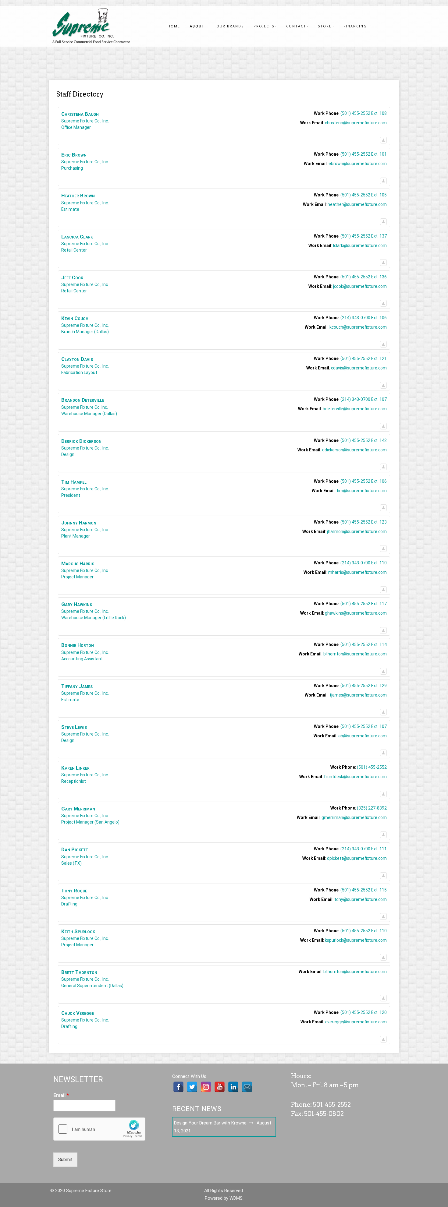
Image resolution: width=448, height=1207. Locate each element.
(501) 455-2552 (372, 767)
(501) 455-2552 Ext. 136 (363, 276)
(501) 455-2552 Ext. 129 (363, 685)
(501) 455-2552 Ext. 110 (363, 930)
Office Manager (76, 127)
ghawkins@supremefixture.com (356, 613)
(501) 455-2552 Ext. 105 (363, 194)
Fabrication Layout (79, 372)
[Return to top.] (383, 138)
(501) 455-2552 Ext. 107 (363, 726)
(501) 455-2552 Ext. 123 (363, 522)
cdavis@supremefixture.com (359, 367)
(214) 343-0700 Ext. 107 (363, 399)
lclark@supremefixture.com (360, 245)
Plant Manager (75, 536)
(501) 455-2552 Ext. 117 (363, 603)
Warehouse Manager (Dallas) (89, 413)
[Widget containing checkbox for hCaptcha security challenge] (99, 1129)
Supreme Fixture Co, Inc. (84, 407)
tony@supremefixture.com (360, 899)
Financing (355, 26)
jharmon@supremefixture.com (357, 531)
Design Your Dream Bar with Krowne (210, 1123)
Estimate (70, 209)
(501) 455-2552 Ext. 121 (363, 358)
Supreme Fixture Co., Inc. (85, 120)
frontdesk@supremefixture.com (355, 776)
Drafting (69, 904)
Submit (65, 1159)
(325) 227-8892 (372, 808)
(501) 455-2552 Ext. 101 (363, 154)
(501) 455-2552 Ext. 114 (363, 644)
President (70, 495)
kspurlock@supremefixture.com (356, 940)
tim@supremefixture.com (361, 490)
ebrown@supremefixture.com (358, 163)
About (197, 26)
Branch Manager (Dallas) (85, 331)
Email (61, 1095)
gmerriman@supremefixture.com (354, 817)
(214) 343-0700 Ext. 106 (363, 317)
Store (325, 26)
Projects (264, 26)
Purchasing (72, 168)
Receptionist (73, 781)
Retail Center (74, 250)
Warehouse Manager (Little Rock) (93, 617)
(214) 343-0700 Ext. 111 (363, 848)
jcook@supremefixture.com (360, 286)
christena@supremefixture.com (356, 122)
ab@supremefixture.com (362, 735)
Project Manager (77, 576)
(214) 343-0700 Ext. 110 (363, 562)
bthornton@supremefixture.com (355, 653)
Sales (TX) (71, 863)
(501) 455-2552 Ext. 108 (363, 113)
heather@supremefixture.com (357, 204)
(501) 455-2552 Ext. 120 (363, 1012)
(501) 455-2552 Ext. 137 (363, 236)
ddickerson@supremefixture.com (354, 449)
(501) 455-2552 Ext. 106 (363, 481)
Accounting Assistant (82, 658)
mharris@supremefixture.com (357, 572)
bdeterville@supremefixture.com (355, 408)
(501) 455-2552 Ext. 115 (363, 890)
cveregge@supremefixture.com (356, 1021)
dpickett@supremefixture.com (357, 858)
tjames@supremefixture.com (358, 695)
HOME (174, 26)
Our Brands (230, 26)
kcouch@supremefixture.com (358, 327)
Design (67, 454)
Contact (296, 26)
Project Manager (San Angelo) (90, 822)
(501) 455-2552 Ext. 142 (363, 440)
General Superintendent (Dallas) (92, 985)
